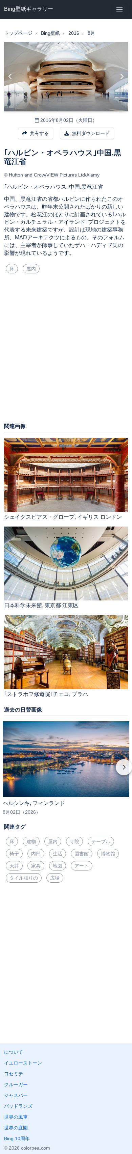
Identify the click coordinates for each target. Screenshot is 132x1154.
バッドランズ (18, 1106)
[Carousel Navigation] (66, 772)
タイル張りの (23, 878)
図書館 (81, 853)
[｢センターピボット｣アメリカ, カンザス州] (10, 76)
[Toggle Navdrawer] (119, 9)
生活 (57, 853)
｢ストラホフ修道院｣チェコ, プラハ (46, 694)
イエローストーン (23, 1063)
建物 (31, 841)
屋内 (31, 268)
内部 (36, 853)
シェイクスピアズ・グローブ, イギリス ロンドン (63, 517)
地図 (57, 865)
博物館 (108, 853)
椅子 (14, 853)
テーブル (100, 841)
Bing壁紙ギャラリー (28, 9)
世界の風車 (16, 1117)
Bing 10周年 (17, 1138)
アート (81, 865)
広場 (55, 878)
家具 (36, 865)
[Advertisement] (66, 351)
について (13, 1052)
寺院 (74, 841)
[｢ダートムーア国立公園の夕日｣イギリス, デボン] (121, 76)
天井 (14, 865)
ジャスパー (16, 1095)
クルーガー (16, 1084)
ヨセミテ (13, 1073)
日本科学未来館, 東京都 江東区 (41, 605)
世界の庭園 (16, 1127)
